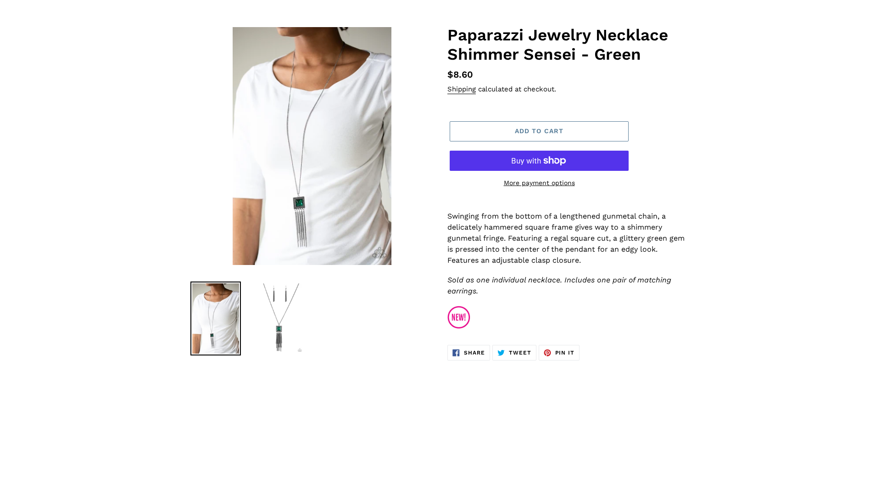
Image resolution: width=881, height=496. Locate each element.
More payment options (539, 182)
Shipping (461, 89)
